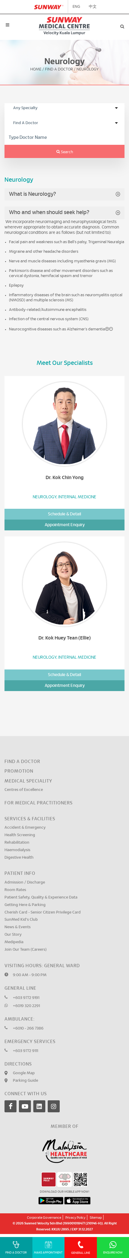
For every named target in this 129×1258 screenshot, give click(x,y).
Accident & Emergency (25, 828)
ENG (76, 7)
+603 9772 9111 (25, 1051)
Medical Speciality (28, 781)
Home (35, 70)
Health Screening (19, 835)
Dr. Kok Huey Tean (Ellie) (64, 638)
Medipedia (13, 942)
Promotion (18, 771)
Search (66, 152)
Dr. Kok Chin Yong (65, 477)
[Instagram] (54, 1106)
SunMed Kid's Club (21, 920)
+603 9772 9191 (26, 998)
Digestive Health (19, 858)
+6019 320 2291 (26, 1006)
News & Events (17, 927)
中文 (93, 7)
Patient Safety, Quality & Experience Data (40, 897)
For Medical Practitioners (38, 803)
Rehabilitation (16, 843)
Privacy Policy (75, 1217)
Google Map (24, 1073)
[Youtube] (25, 1106)
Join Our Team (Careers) (25, 950)
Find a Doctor (22, 761)
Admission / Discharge (24, 882)
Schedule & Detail (64, 514)
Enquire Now (113, 1252)
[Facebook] (10, 1106)
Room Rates (15, 890)
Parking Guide (25, 1081)
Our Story (13, 935)
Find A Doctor (59, 70)
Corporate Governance (44, 1217)
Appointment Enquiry (65, 525)
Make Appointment (48, 1252)
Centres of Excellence (23, 790)
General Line (80, 1252)
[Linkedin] (39, 1106)
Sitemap (96, 1217)
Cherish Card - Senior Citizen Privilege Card (42, 912)
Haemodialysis (17, 850)
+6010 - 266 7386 (28, 1028)
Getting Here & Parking (25, 905)
